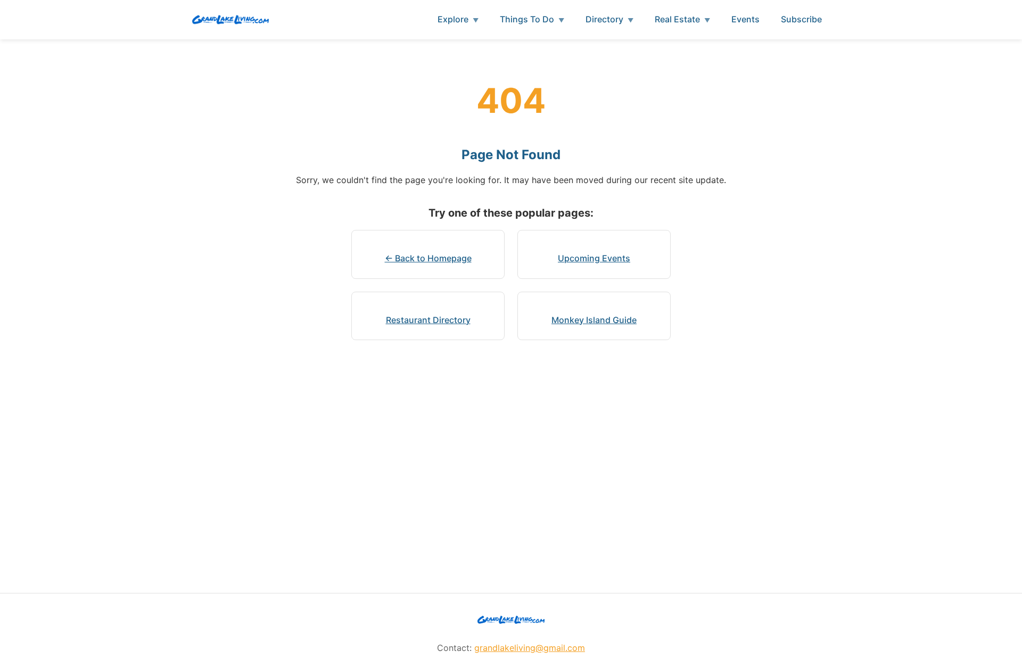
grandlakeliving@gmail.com (529, 647)
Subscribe (801, 19)
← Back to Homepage (428, 258)
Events (745, 19)
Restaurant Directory (428, 320)
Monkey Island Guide (594, 320)
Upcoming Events (594, 258)
